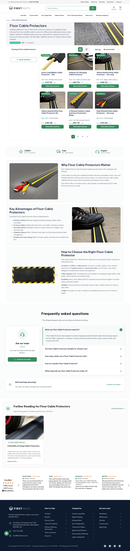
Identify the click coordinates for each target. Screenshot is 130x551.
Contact (118, 2)
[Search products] (92, 8)
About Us (94, 2)
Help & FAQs (85, 2)
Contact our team (23, 359)
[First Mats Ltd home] (19, 8)
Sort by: (98, 50)
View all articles (118, 408)
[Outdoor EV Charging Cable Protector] (80, 61)
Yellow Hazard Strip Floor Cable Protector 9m (52, 112)
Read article (13, 461)
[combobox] (70, 8)
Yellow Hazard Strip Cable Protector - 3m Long (108, 74)
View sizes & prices (53, 86)
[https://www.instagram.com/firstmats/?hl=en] (115, 546)
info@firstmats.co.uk (20, 536)
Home (8, 20)
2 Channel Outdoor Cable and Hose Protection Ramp (79, 113)
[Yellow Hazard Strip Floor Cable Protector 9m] (52, 100)
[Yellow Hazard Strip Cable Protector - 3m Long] (107, 61)
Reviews (102, 2)
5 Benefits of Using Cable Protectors (23, 446)
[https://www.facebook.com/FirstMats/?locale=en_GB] (105, 546)
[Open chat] (6, 533)
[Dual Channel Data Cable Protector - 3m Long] (107, 100)
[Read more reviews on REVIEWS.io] (8, 491)
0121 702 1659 (34, 2)
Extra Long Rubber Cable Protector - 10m (51, 74)
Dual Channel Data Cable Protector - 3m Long (107, 112)
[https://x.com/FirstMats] (110, 546)
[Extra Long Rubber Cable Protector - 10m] (52, 61)
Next (87, 136)
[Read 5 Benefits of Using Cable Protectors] (24, 428)
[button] (120, 8)
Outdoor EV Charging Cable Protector (78, 74)
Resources (110, 2)
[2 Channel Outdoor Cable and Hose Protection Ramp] (80, 100)
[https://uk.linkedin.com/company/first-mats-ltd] (119, 546)
